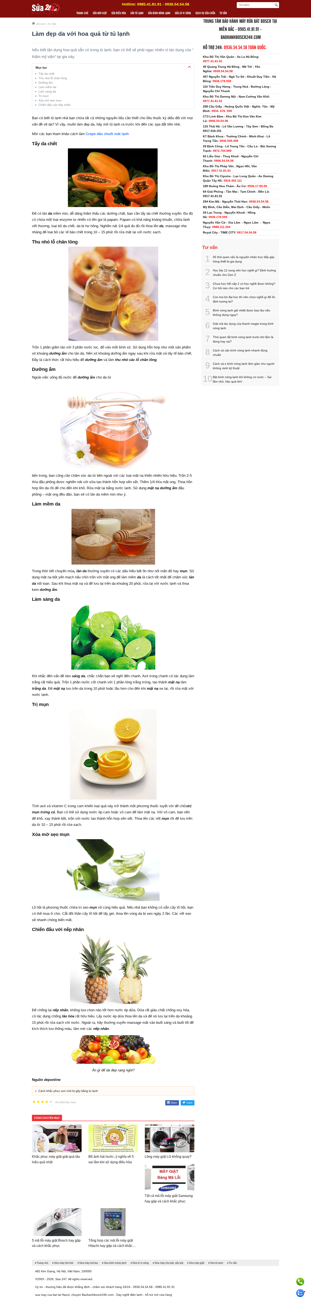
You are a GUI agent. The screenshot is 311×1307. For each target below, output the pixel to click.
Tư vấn (223, 13)
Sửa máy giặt (100, 13)
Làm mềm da (47, 87)
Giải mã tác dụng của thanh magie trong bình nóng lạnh (243, 326)
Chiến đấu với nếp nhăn (55, 104)
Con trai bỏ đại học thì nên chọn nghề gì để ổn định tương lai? (244, 299)
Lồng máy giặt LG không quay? (168, 1156)
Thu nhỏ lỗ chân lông (53, 78)
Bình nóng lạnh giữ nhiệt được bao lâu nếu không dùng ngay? (241, 312)
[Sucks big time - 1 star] (34, 1102)
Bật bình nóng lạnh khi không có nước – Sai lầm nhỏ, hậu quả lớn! (242, 379)
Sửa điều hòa (118, 13)
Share (174, 1102)
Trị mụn (44, 96)
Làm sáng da (47, 91)
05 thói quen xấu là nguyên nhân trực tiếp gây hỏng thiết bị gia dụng (243, 259)
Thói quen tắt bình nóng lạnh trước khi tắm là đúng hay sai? (243, 339)
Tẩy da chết (46, 73)
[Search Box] (277, 5)
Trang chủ (82, 13)
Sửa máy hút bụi (88, 1262)
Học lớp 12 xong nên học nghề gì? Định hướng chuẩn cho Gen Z (244, 272)
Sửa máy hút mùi (63, 1262)
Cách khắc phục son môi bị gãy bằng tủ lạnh (68, 1091)
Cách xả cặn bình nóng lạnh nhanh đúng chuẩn (240, 352)
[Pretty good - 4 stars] (47, 1102)
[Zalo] (300, 1293)
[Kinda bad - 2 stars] (38, 1102)
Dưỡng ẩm (46, 82)
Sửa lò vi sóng (183, 13)
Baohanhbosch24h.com (241, 37)
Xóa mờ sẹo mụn (50, 100)
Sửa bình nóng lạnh (159, 13)
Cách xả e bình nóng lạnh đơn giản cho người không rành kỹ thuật (243, 366)
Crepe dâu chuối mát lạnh (107, 134)
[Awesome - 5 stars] (51, 1102)
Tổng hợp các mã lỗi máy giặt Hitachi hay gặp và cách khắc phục (110, 1246)
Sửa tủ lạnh (136, 13)
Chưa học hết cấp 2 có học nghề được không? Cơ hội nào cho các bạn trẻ (244, 286)
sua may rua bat (46, 1294)
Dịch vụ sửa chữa (205, 13)
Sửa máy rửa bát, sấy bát (168, 1262)
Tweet (189, 1102)
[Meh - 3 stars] (42, 1102)
